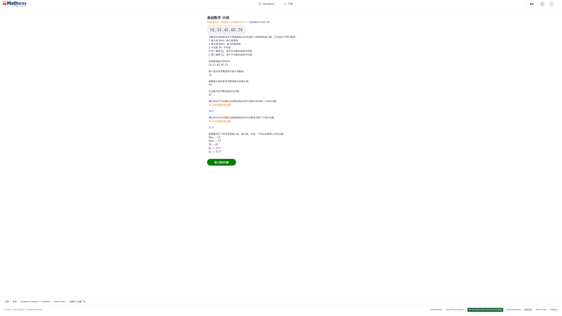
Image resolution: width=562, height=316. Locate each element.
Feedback (46, 302)
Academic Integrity (29, 302)
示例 (7, 302)
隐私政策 (528, 310)
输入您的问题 (222, 162)
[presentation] (212, 29)
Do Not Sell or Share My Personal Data (485, 310)
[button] (542, 4)
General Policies (514, 310)
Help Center (59, 302)
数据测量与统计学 (238, 22)
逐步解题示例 (213, 22)
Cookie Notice (436, 310)
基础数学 (225, 22)
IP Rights (553, 310)
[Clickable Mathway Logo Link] (15, 4)
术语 (15, 302)
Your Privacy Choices (455, 310)
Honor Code (541, 310)
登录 (532, 4)
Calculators (268, 4)
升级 (290, 4)
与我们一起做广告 (77, 302)
